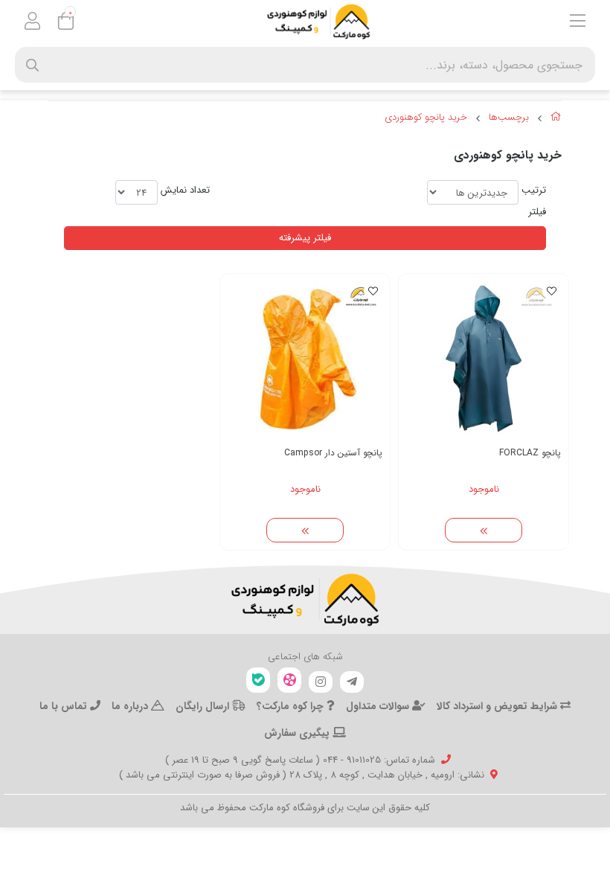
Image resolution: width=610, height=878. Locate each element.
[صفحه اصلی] (556, 119)
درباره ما (131, 706)
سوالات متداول (379, 706)
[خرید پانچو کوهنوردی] (305, 599)
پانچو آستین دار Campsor (333, 453)
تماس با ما (64, 706)
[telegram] (351, 682)
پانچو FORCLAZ (530, 453)
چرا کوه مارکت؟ (292, 706)
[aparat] (289, 680)
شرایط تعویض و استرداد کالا (498, 706)
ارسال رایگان (204, 706)
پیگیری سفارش (298, 733)
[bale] (258, 680)
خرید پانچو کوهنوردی (426, 117)
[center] (32, 65)
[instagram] (320, 682)
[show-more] (483, 530)
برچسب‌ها (509, 117)
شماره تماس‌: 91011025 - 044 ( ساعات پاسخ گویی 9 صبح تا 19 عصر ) (300, 760)
